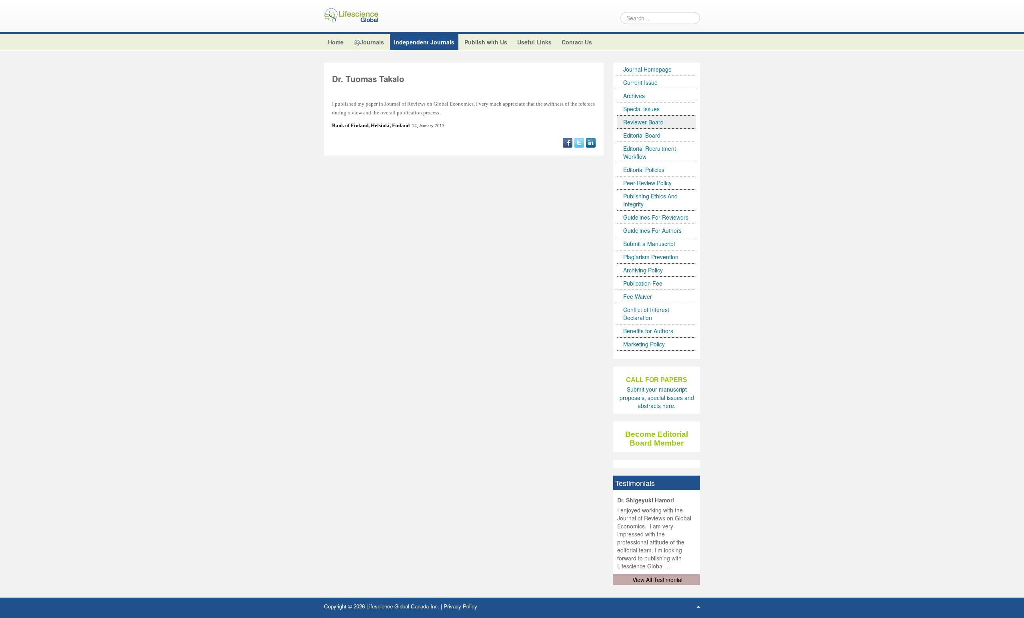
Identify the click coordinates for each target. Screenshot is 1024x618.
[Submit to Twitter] (579, 142)
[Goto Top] (698, 606)
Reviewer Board (643, 122)
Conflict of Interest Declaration (646, 314)
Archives (634, 96)
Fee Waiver (637, 296)
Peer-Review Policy (647, 183)
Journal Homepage (647, 69)
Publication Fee (642, 283)
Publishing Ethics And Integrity (650, 200)
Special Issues (641, 109)
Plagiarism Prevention (650, 257)
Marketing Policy (644, 344)
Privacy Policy (460, 606)
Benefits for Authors (648, 331)
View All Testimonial (657, 580)
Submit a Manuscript (649, 244)
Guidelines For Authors (652, 230)
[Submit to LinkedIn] (591, 142)
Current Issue (640, 82)
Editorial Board (641, 135)
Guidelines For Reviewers (655, 217)
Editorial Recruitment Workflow (649, 152)
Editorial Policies (643, 170)
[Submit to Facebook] (567, 142)
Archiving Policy (643, 270)
